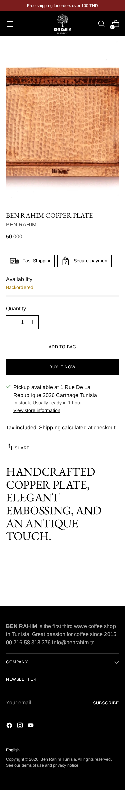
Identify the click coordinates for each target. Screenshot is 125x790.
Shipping (50, 427)
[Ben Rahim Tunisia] (62, 24)
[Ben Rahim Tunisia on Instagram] (21, 726)
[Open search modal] (101, 24)
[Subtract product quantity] (12, 322)
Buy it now (62, 367)
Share (22, 448)
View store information (36, 410)
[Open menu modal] (9, 24)
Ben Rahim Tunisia (58, 759)
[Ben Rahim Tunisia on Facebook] (10, 726)
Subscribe (106, 703)
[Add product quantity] (32, 322)
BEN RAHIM (21, 224)
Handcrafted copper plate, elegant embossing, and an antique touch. (54, 504)
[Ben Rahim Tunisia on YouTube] (31, 726)
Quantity (16, 308)
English (13, 750)
